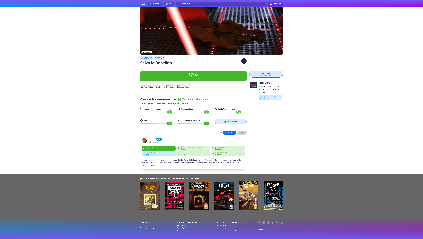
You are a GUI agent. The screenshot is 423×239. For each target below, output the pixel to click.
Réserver (266, 74)
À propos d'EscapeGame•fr (227, 222)
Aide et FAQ (221, 228)
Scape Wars (147, 58)
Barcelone (159, 58)
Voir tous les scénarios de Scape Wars (269, 97)
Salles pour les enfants (149, 228)
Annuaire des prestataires (187, 222)
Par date (242, 132)
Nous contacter (223, 225)
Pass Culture (182, 231)
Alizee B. (151, 139)
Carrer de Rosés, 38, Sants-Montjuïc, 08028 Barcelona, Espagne (269, 89)
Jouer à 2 (143, 225)
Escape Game (142, 3)
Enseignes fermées (147, 231)
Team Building (182, 228)
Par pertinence (230, 132)
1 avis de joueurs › (193, 75)
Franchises (181, 225)
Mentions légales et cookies (227, 231)
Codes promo (145, 222)
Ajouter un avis (230, 121)
